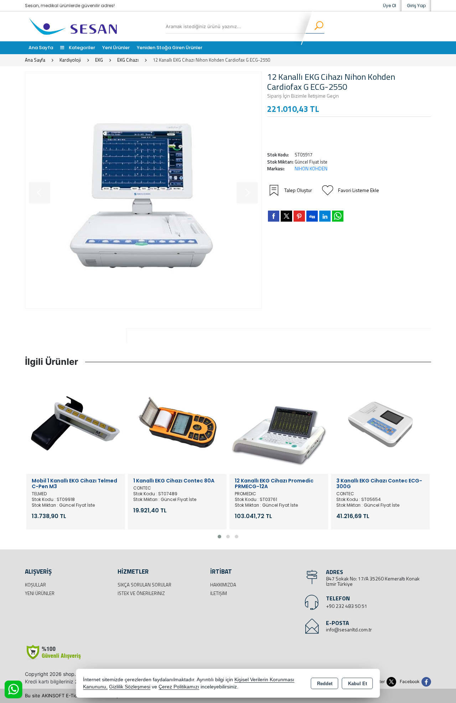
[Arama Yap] (314, 26)
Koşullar (35, 584)
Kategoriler (81, 47)
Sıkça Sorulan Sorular (144, 584)
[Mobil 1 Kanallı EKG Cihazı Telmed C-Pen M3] (75, 424)
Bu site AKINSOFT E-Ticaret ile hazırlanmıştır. (74, 695)
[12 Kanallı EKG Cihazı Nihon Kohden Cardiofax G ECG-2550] (143, 190)
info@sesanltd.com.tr (349, 629)
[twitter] (286, 216)
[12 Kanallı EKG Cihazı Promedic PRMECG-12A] (278, 424)
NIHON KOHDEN (311, 168)
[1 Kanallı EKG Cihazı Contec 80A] (177, 424)
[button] (219, 536)
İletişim (218, 593)
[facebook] (273, 216)
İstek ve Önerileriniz (141, 593)
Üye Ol (389, 5)
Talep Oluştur (298, 190)
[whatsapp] (337, 216)
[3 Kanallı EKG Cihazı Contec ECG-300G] (380, 424)
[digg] (312, 216)
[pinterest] (299, 216)
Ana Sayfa (40, 47)
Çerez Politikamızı (179, 686)
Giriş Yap (416, 5)
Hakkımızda (223, 584)
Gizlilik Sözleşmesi (129, 686)
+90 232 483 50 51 (346, 606)
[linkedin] (325, 216)
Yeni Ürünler (40, 593)
